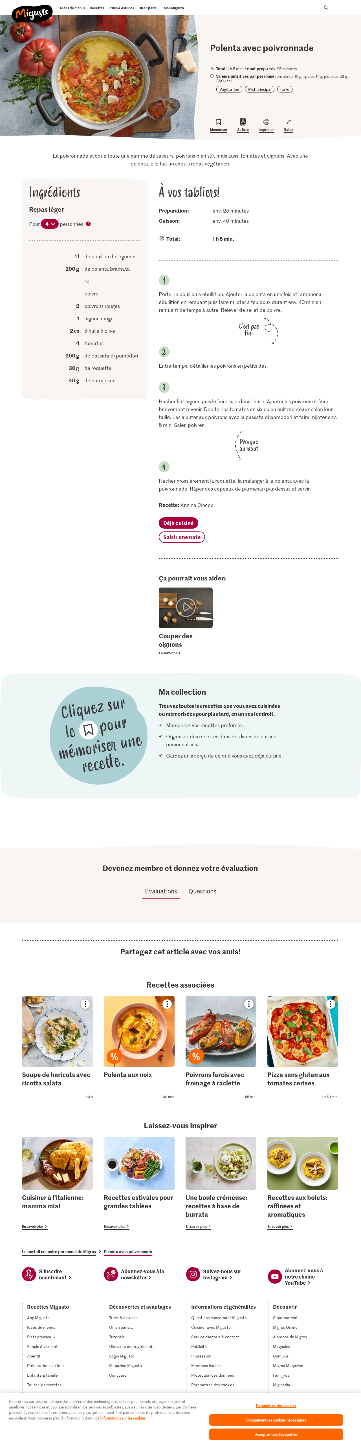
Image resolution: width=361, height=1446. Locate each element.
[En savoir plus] (186, 644)
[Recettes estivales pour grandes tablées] (139, 1183)
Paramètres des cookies (212, 1384)
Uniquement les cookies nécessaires (276, 1420)
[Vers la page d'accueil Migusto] (32, 9)
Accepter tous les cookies (276, 1434)
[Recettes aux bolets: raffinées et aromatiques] (302, 1183)
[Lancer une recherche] (326, 7)
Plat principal (259, 89)
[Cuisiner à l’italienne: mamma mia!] (57, 1183)
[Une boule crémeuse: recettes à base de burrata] (221, 1183)
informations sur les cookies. (123, 1418)
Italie (284, 89)
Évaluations (161, 891)
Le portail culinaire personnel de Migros (59, 1251)
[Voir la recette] (57, 1048)
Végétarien (229, 89)
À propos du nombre (88, 224)
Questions (202, 891)
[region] (180, 1419)
